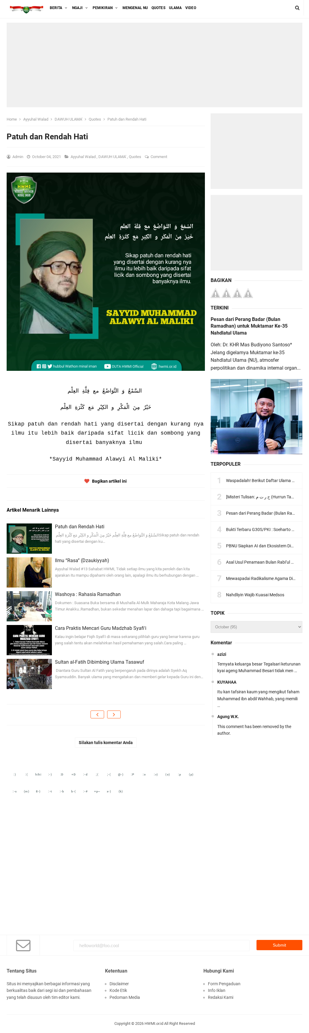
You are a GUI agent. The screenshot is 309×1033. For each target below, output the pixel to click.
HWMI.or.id (154, 1023)
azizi (221, 654)
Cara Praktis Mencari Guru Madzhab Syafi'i (100, 628)
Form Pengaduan (224, 983)
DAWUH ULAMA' (112, 156)
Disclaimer (119, 983)
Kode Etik (118, 990)
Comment (159, 156)
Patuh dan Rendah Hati (79, 526)
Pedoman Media (125, 997)
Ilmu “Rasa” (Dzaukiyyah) (82, 560)
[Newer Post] (97, 714)
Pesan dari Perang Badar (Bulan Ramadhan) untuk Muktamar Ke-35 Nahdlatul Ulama (249, 326)
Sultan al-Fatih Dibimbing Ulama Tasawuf (99, 662)
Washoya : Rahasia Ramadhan (88, 594)
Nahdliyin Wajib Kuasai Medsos (255, 594)
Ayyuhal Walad (84, 156)
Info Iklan (216, 990)
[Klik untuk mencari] (297, 8)
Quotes (135, 156)
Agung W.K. (228, 716)
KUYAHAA (226, 682)
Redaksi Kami (220, 997)
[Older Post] (114, 714)
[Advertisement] (154, 65)
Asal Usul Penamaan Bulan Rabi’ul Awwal (265, 562)
